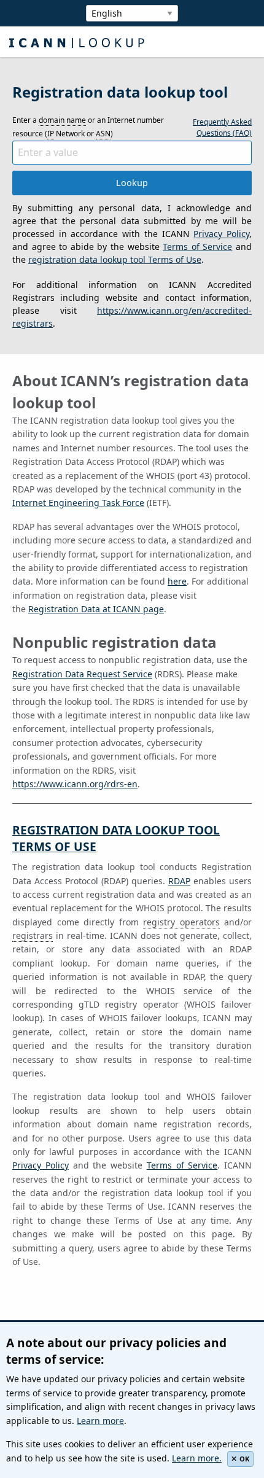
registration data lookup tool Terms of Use (114, 259)
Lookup (132, 183)
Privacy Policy (221, 233)
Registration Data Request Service (82, 674)
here (177, 581)
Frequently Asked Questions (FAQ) (222, 127)
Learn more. (197, 1458)
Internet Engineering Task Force (78, 502)
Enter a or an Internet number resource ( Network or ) (88, 127)
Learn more (100, 1420)
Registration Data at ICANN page (96, 609)
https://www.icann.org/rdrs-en (75, 784)
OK (244, 1458)
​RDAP (179, 881)
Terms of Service (197, 246)
